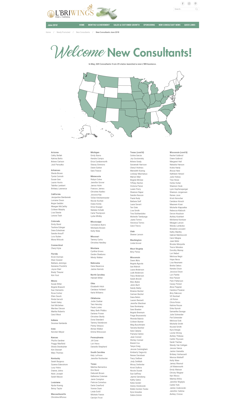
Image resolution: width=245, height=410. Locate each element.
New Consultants (83, 32)
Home (81, 25)
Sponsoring (149, 25)
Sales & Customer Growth (127, 25)
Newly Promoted (63, 32)
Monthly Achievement (99, 25)
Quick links (189, 25)
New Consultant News (169, 25)
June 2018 (52, 25)
